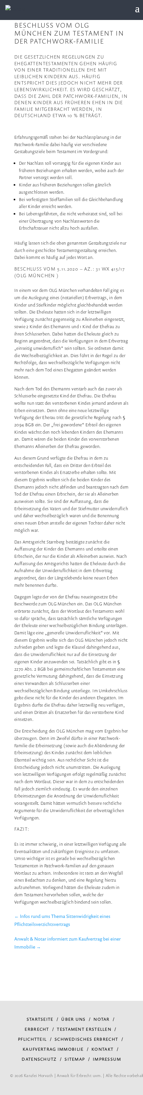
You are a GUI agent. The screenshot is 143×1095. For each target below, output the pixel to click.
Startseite (40, 1019)
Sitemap (75, 1059)
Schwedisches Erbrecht (86, 1039)
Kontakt (102, 1049)
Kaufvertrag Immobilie (53, 1049)
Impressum (107, 1059)
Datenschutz (39, 1059)
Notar (101, 1019)
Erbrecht (37, 1029)
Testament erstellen (84, 1029)
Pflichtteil (32, 1039)
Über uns (73, 1019)
